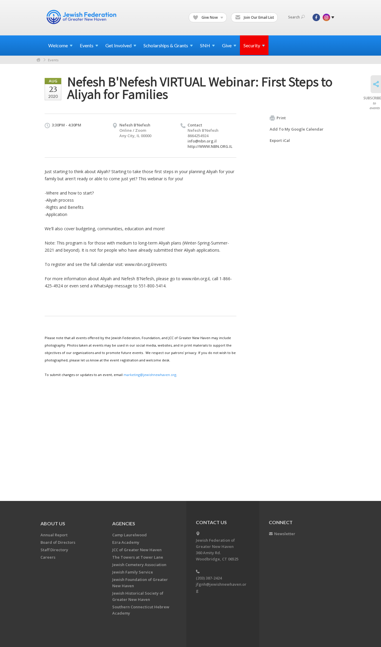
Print (281, 117)
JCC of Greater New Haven (137, 549)
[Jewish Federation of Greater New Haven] (82, 17)
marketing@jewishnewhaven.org (150, 374)
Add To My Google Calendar (297, 129)
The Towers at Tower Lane (137, 557)
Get (118, 45)
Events (53, 60)
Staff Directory (54, 549)
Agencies (123, 523)
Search (294, 17)
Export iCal (280, 140)
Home (38, 60)
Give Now (210, 17)
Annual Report (54, 535)
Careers (47, 557)
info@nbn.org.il (202, 141)
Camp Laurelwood (129, 535)
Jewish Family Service (132, 572)
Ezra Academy (125, 542)
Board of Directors (57, 542)
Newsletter (284, 533)
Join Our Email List (258, 17)
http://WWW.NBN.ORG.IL (210, 146)
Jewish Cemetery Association (139, 564)
